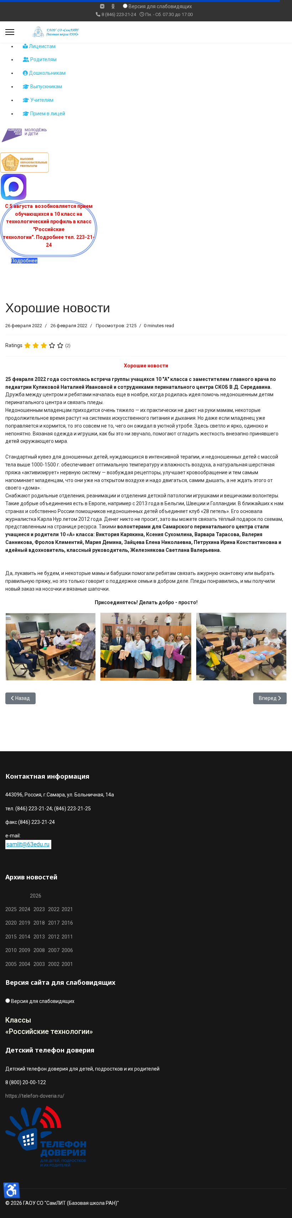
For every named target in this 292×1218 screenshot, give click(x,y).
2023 (39, 909)
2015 (11, 937)
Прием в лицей (47, 113)
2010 (11, 950)
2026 (35, 896)
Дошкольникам (47, 73)
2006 (66, 950)
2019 (24, 923)
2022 (53, 909)
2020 (11, 923)
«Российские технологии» (49, 1031)
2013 (39, 937)
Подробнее (24, 260)
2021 (67, 909)
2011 (66, 937)
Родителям (43, 59)
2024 (24, 909)
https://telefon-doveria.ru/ (34, 1096)
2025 (11, 909)
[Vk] (102, 6)
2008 (39, 950)
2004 (26, 964)
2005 (12, 964)
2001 (67, 964)
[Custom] (113, 6)
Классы (18, 1020)
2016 (67, 923)
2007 (53, 950)
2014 (24, 937)
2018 (39, 923)
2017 (54, 923)
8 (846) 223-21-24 (118, 14)
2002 (53, 964)
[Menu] (9, 32)
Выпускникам (45, 86)
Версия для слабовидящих (160, 6)
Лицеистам (42, 46)
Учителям (41, 100)
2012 (53, 937)
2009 (24, 950)
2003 (40, 964)
